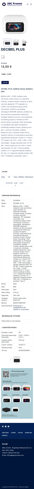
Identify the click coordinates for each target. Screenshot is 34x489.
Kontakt (5, 435)
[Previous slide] (3, 42)
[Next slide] (25, 42)
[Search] (27, 4)
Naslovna (5, 432)
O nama (13, 432)
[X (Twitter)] (5, 426)
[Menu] (31, 4)
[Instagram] (8, 426)
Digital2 (27, 487)
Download (28, 432)
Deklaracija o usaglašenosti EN (19, 306)
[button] (7, 42)
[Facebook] (2, 426)
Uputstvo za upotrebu (21, 309)
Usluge (20, 432)
